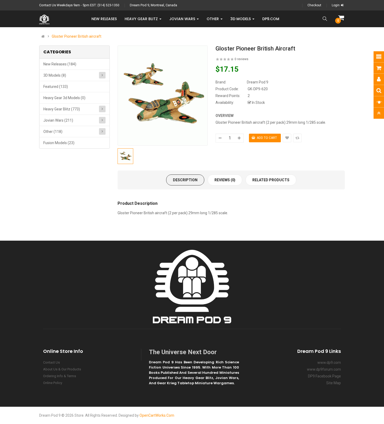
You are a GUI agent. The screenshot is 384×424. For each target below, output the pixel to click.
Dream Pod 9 (257, 82)
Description (185, 180)
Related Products (270, 180)
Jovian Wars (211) (58, 120)
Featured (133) (55, 86)
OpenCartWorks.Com (156, 415)
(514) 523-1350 (108, 5)
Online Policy (52, 383)
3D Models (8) (54, 75)
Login (336, 5)
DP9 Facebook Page (324, 376)
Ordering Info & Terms (59, 376)
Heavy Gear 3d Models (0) (64, 98)
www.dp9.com (329, 362)
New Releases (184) (59, 64)
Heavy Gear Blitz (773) (61, 109)
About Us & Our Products (62, 369)
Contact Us (51, 362)
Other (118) (52, 131)
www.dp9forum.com (324, 369)
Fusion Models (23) (58, 143)
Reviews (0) (224, 180)
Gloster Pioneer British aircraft (76, 36)
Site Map (333, 383)
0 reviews (241, 59)
